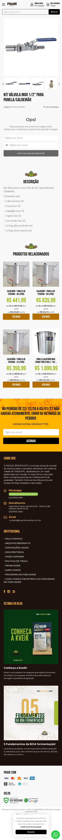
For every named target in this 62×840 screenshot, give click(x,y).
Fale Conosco (13, 538)
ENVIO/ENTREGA (14, 552)
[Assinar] (31, 441)
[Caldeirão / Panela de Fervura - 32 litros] (16, 360)
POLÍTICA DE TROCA (16, 561)
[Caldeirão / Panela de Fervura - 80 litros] (45, 292)
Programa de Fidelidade (20, 574)
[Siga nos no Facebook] (4, 592)
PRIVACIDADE (12, 565)
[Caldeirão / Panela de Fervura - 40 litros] (16, 292)
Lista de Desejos (51, 107)
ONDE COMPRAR (14, 556)
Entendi (31, 832)
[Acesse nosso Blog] (13, 592)
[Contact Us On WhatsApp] (55, 834)
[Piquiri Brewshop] (12, 4)
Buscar (54, 12)
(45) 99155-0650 (23, 496)
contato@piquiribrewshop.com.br (25, 520)
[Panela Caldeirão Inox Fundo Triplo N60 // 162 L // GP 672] (45, 360)
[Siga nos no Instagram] (8, 592)
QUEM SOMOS (13, 570)
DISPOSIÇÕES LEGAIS (17, 547)
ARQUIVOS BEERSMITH (18, 543)
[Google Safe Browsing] (31, 800)
